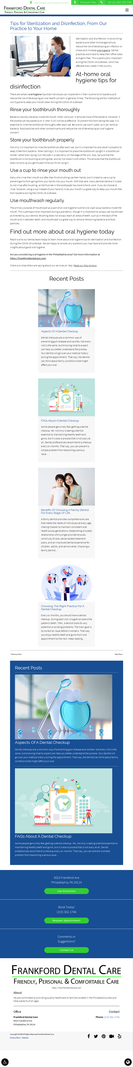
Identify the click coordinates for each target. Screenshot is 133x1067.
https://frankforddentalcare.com (28, 258)
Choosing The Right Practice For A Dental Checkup (62, 607)
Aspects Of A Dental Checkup (59, 331)
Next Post (118, 654)
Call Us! (119, 2)
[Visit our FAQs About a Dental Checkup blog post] (66, 397)
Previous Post (16, 654)
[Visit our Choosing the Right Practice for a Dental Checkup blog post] (66, 583)
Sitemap (25, 1037)
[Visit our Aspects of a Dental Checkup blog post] (66, 308)
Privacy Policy (15, 1037)
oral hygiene (103, 50)
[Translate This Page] (128, 1062)
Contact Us (66, 950)
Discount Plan (88, 2)
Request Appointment (67, 920)
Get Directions (66, 891)
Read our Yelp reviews (85, 265)
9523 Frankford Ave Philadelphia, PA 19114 (51, 3)
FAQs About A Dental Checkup (60, 420)
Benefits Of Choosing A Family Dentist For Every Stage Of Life (65, 511)
